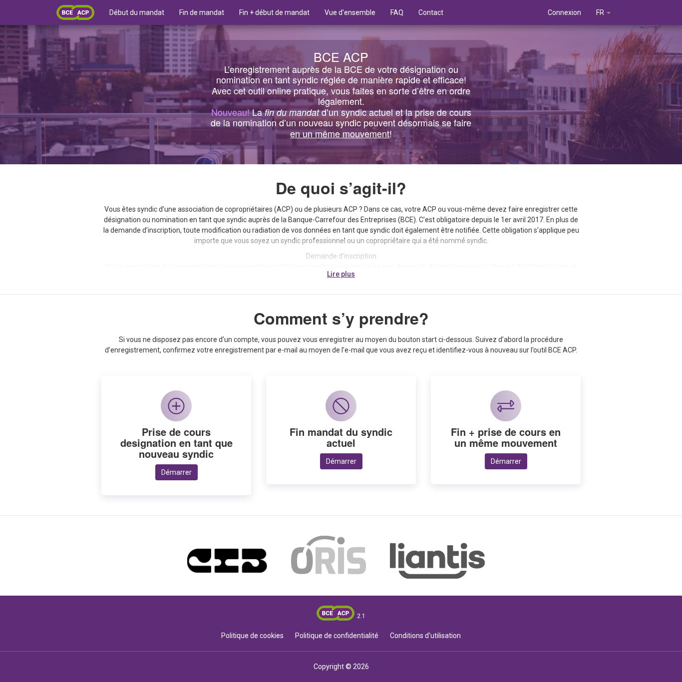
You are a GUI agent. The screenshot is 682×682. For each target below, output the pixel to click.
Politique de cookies (252, 636)
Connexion (564, 12)
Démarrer (176, 472)
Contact (430, 12)
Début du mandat (136, 12)
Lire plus (341, 274)
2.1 (361, 616)
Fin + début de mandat (274, 12)
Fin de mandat (201, 12)
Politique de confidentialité (336, 636)
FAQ (396, 12)
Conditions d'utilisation (425, 636)
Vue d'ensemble (350, 12)
